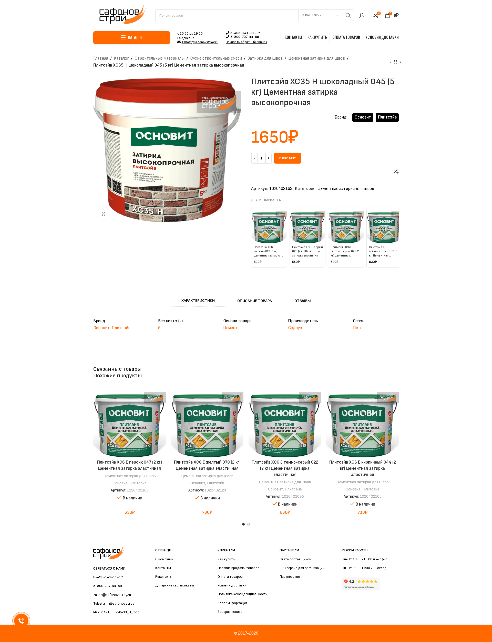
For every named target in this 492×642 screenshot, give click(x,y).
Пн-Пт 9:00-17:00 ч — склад (364, 568)
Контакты (163, 568)
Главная (100, 58)
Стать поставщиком (296, 559)
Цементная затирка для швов (316, 58)
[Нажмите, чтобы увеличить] (103, 213)
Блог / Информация (233, 603)
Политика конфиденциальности (243, 594)
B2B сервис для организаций (302, 568)
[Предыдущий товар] (390, 62)
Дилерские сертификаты (174, 585)
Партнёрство (290, 576)
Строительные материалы (159, 58)
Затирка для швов (265, 58)
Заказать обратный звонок (246, 42)
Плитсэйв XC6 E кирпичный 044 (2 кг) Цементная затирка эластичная (362, 468)
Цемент (230, 327)
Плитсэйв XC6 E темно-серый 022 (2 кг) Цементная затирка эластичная (285, 468)
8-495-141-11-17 (245, 33)
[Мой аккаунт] (362, 15)
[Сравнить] (396, 171)
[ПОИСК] (348, 15)
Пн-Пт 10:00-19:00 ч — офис (364, 559)
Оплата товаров (230, 576)
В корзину (287, 158)
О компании (164, 559)
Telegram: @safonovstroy (113, 603)
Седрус (295, 327)
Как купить (226, 559)
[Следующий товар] (400, 62)
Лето (358, 327)
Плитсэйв (387, 117)
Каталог (121, 58)
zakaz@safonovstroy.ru (200, 42)
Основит (363, 117)
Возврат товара (230, 611)
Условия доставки (232, 585)
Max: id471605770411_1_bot (116, 612)
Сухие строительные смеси (216, 58)
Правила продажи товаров (238, 568)
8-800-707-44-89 (244, 37)
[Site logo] (121, 15)
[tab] (198, 301)
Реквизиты (163, 576)
